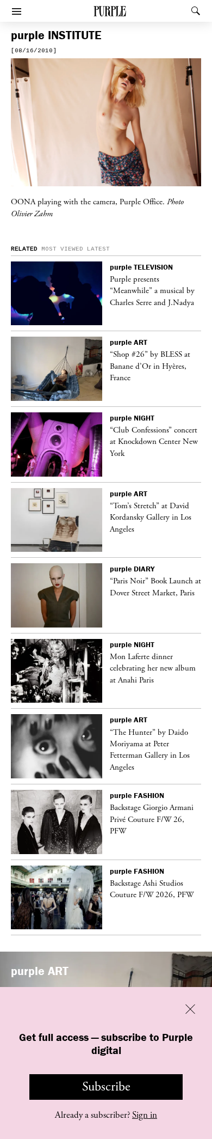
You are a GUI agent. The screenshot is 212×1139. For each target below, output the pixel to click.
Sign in (144, 1115)
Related (24, 249)
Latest (98, 249)
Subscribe (106, 1087)
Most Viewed (62, 249)
